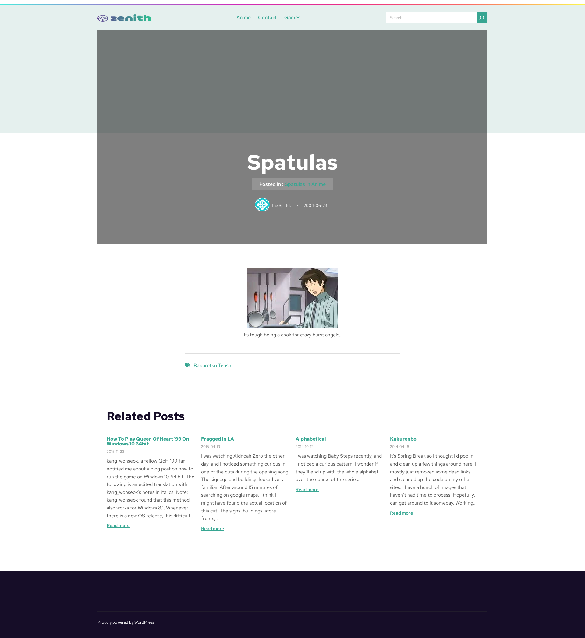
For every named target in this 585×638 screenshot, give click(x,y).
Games (292, 17)
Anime (243, 17)
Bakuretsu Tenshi (212, 365)
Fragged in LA (217, 439)
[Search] (482, 17)
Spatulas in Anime (305, 184)
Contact (267, 17)
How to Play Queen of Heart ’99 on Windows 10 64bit (148, 441)
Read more (118, 525)
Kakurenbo (403, 439)
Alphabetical (311, 439)
